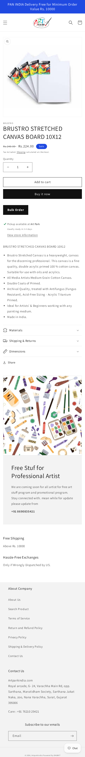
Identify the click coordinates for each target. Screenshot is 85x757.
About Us (14, 600)
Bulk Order (15, 210)
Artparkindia (37, 755)
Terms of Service (19, 618)
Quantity (8, 159)
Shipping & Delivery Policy (25, 646)
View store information (22, 235)
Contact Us (15, 656)
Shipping (21, 152)
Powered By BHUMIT (51, 755)
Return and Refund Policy (25, 628)
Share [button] (11, 362)
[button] (5, 22)
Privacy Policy (17, 637)
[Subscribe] (72, 736)
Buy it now (42, 194)
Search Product (18, 609)
